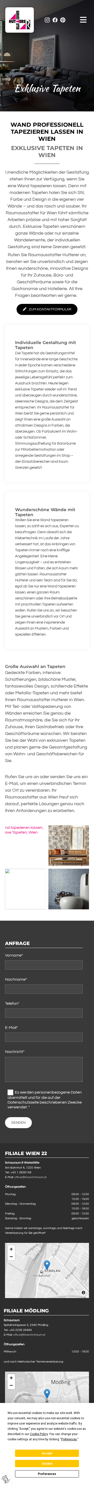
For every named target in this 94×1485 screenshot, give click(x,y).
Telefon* (12, 1003)
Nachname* (16, 979)
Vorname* (14, 955)
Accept (47, 1453)
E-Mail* (11, 1028)
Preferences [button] (69, 1439)
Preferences (47, 1474)
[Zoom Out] (11, 1256)
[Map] (47, 1270)
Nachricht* (15, 1052)
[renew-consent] (5, 1479)
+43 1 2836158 (21, 1172)
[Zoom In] (11, 1249)
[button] (79, 20)
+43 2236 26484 (20, 1330)
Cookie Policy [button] (39, 1434)
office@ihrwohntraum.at (30, 1177)
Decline (47, 1463)
